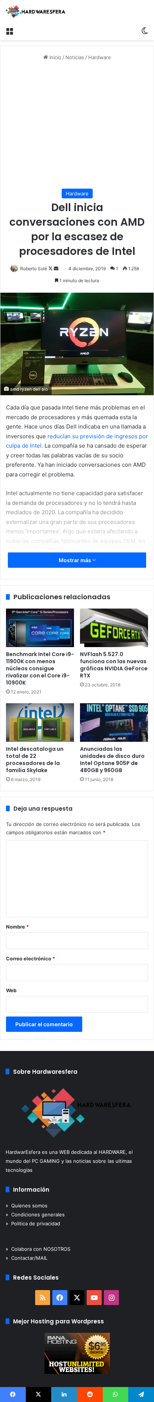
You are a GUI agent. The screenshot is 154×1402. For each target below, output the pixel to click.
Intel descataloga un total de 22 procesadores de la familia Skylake (35, 759)
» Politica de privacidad (33, 1223)
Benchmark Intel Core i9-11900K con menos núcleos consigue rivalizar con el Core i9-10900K (40, 668)
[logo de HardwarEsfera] (35, 11)
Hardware (99, 57)
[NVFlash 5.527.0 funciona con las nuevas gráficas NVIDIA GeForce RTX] (114, 628)
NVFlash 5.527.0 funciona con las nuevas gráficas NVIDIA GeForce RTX (114, 664)
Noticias (74, 57)
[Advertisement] (77, 125)
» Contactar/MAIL (26, 1258)
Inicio (54, 57)
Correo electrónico (30, 958)
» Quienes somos (26, 1206)
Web (11, 990)
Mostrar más (75, 560)
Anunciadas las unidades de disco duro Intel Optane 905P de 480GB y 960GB (112, 759)
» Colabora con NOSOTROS (38, 1249)
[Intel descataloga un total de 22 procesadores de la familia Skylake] (40, 722)
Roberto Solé (33, 268)
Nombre (17, 927)
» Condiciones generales (35, 1214)
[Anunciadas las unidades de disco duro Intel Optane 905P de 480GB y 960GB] (114, 722)
